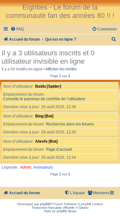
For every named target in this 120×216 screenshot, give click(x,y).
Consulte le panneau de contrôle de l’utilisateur (44, 99)
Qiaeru (84, 207)
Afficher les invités (61, 69)
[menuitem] (17, 29)
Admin (25, 167)
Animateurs (43, 167)
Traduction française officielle (53, 207)
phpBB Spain (66, 211)
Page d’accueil (59, 149)
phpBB (45, 204)
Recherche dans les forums (70, 124)
